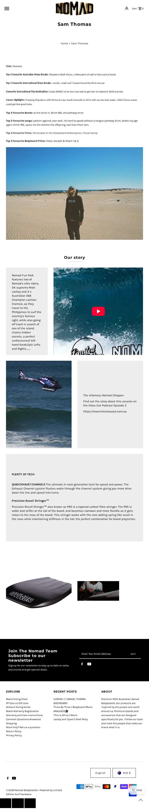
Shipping (11, 723)
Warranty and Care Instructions (24, 715)
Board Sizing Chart (17, 699)
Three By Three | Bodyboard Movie (73, 707)
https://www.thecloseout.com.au (105, 411)
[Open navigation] (28, 8)
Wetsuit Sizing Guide (18, 707)
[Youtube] (89, 665)
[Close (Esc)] (18, 803)
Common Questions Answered (23, 719)
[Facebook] (82, 665)
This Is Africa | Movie (65, 715)
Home (64, 43)
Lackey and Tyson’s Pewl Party (71, 719)
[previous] (5, 803)
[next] (30, 803)
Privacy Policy (14, 735)
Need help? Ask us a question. (23, 727)
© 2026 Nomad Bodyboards (22, 790)
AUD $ (127, 772)
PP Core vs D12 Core (17, 703)
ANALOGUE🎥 (61, 711)
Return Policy (13, 731)
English (100, 772)
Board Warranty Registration (22, 711)
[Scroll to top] (140, 799)
